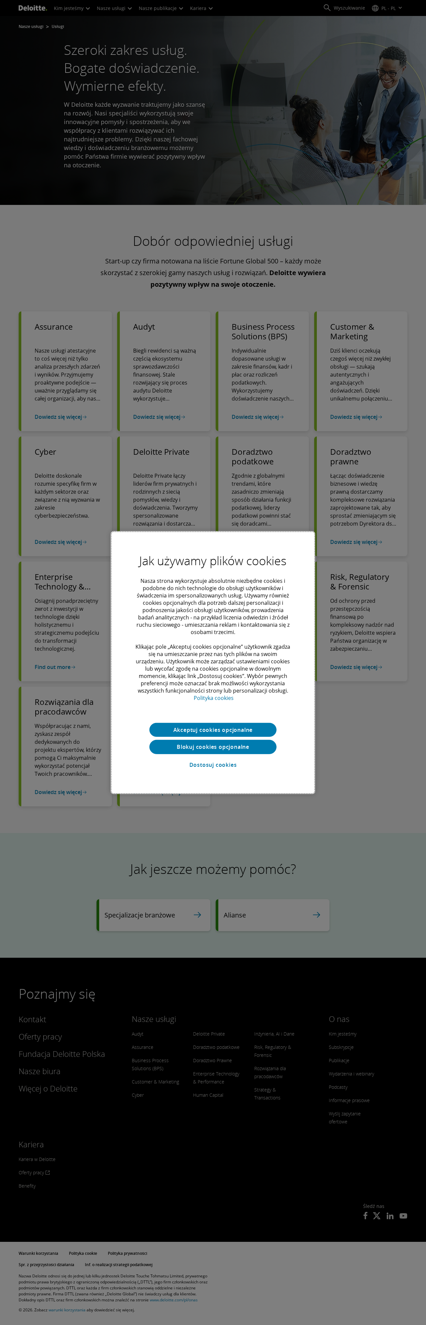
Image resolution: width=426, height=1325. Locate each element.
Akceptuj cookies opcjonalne (213, 729)
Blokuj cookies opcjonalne (213, 746)
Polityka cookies (214, 697)
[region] (213, 662)
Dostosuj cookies (213, 764)
